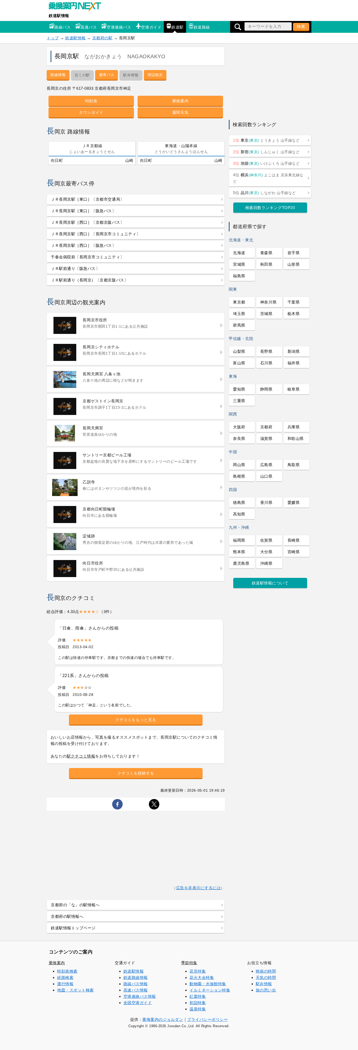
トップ (53, 38)
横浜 (268, 178)
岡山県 (239, 464)
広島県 (266, 464)
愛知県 (239, 389)
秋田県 (266, 264)
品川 (264, 192)
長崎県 (294, 540)
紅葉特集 (197, 996)
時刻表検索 (67, 971)
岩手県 (294, 252)
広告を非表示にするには (198, 888)
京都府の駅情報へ (67, 916)
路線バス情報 (135, 984)
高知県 (239, 514)
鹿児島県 (241, 563)
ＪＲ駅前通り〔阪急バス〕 (75, 268)
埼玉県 (239, 313)
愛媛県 (294, 502)
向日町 (57, 160)
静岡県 (266, 389)
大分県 (266, 552)
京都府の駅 (102, 38)
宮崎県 (294, 552)
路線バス (62, 27)
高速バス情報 (135, 990)
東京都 (239, 302)
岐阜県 (294, 389)
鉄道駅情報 (59, 15)
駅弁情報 (264, 984)
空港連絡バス (119, 27)
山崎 (129, 160)
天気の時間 (266, 977)
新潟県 (294, 351)
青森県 (266, 252)
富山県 (239, 363)
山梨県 (239, 351)
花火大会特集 (201, 977)
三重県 (239, 400)
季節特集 (189, 963)
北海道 (239, 252)
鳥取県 (294, 464)
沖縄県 (266, 563)
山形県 (294, 264)
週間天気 (180, 112)
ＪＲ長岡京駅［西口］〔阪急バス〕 (83, 245)
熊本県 (239, 552)
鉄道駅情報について (270, 583)
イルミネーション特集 (209, 990)
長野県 (266, 351)
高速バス (88, 27)
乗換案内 (180, 101)
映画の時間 (266, 971)
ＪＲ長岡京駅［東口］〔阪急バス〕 (83, 211)
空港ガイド (151, 27)
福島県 (239, 276)
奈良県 (239, 438)
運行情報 (65, 984)
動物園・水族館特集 (207, 984)
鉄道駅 (177, 27)
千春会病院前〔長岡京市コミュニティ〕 (87, 257)
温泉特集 (197, 1009)
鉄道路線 (202, 27)
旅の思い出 (266, 990)
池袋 (266, 163)
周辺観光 (155, 75)
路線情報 (58, 75)
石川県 (266, 363)
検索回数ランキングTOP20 (270, 207)
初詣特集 (197, 1002)
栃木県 (294, 313)
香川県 (266, 502)
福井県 (294, 363)
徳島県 (239, 502)
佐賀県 (266, 540)
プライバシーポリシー (207, 1019)
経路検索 (65, 977)
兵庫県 (294, 427)
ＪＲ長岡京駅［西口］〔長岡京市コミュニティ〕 (95, 234)
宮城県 (239, 264)
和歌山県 (296, 438)
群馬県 (239, 325)
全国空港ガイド (137, 1002)
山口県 (266, 476)
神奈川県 (268, 302)
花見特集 (197, 971)
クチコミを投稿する (135, 773)
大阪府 (239, 427)
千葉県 (294, 302)
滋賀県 (266, 438)
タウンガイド (91, 112)
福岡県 (239, 540)
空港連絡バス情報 (139, 996)
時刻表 (91, 101)
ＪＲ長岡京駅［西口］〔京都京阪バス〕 (87, 222)
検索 (301, 26)
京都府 (266, 427)
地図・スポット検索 (75, 990)
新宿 (266, 152)
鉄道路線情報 (135, 977)
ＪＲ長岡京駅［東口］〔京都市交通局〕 (87, 199)
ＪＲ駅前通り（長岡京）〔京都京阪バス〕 (89, 280)
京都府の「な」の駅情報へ (75, 905)
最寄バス (106, 75)
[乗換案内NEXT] (77, 7)
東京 (266, 140)
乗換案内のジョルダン (162, 1019)
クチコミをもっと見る (135, 719)
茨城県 (266, 313)
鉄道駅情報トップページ (73, 928)
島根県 (239, 476)
